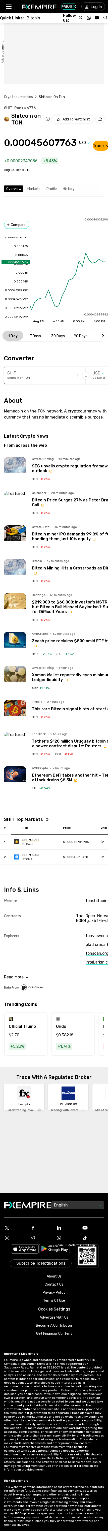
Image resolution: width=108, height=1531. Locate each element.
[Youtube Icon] (93, 1228)
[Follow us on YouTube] (97, 18)
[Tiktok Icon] (93, 1238)
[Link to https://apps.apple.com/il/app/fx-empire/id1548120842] (25, 1249)
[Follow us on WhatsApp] (89, 18)
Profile (51, 189)
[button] (8, 6)
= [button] (85, 375)
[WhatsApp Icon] (67, 1238)
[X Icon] (15, 1228)
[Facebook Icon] (41, 1228)
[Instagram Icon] (15, 1238)
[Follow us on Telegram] (105, 18)
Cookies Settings (54, 1309)
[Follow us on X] (81, 18)
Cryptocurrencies (18, 97)
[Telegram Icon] (41, 1238)
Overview (13, 189)
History (69, 189)
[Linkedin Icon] (67, 1228)
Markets (33, 189)
